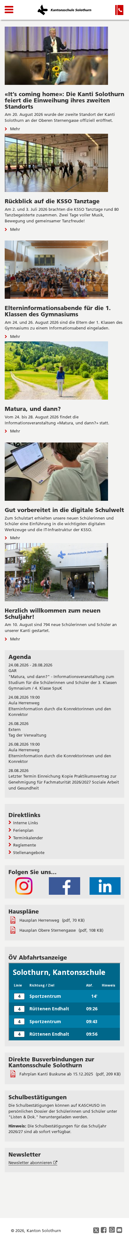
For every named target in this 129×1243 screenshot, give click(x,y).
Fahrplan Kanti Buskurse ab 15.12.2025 (56, 1073)
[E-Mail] (119, 1230)
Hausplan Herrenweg (39, 920)
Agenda (19, 656)
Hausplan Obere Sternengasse (48, 930)
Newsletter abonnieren (32, 1162)
